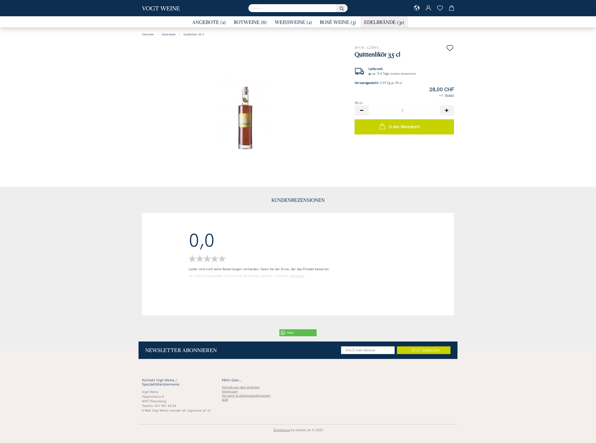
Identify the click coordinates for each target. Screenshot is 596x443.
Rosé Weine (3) (338, 22)
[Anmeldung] (428, 8)
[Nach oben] (583, 436)
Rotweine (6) (250, 22)
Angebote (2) (209, 22)
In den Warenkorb (404, 126)
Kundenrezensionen (298, 200)
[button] (298, 332)
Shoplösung (281, 430)
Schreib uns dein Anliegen (241, 387)
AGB (225, 400)
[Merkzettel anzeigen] (440, 8)
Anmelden (297, 276)
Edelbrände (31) (384, 22)
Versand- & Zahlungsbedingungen (246, 395)
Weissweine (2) (293, 22)
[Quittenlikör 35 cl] (245, 109)
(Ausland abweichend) (403, 73)
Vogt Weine (161, 8)
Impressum (229, 391)
